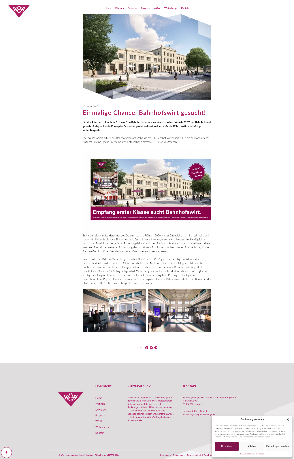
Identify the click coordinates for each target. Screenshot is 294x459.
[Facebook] (146, 347)
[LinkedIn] (155, 347)
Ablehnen (252, 446)
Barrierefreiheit (194, 455)
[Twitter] (151, 347)
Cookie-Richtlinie (247, 454)
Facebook (208, 455)
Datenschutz (179, 455)
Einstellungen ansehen (277, 446)
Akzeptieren (227, 446)
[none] (19, 11)
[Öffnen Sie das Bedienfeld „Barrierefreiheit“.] (6, 452)
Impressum (260, 454)
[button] (287, 419)
